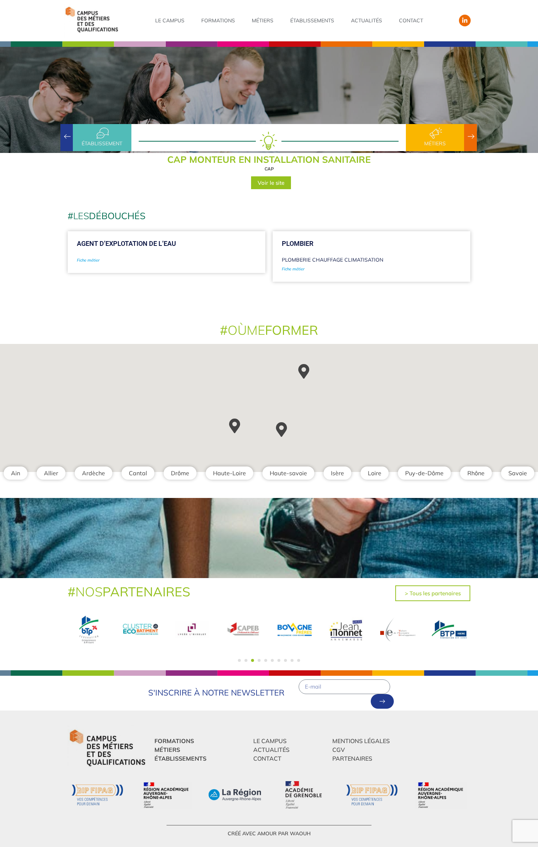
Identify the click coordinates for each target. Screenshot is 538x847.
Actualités (366, 20)
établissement (102, 143)
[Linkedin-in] (465, 20)
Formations (218, 20)
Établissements (312, 20)
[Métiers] (435, 133)
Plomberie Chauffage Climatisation (332, 259)
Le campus (169, 20)
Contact (411, 20)
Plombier (297, 243)
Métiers (262, 20)
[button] (239, 660)
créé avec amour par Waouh (269, 833)
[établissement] (102, 133)
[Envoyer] (382, 701)
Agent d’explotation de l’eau (126, 243)
